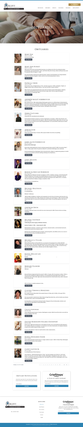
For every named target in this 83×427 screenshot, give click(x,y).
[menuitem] (41, 8)
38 (64, 364)
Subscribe (68, 413)
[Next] (69, 365)
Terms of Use (41, 425)
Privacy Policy (35, 425)
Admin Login (47, 425)
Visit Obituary (28, 59)
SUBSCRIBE (26, 386)
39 (66, 364)
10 (59, 364)
